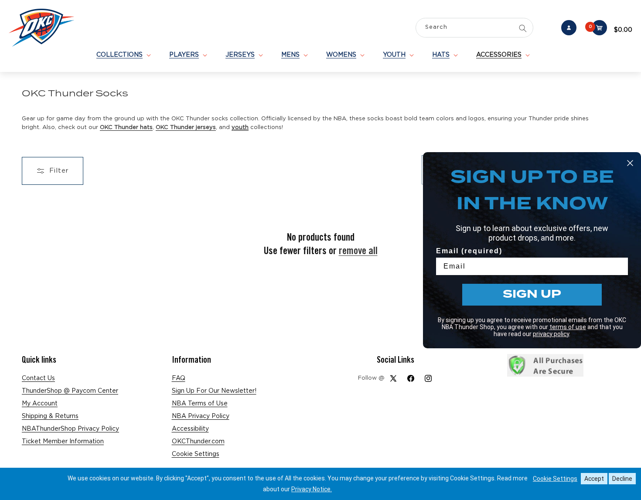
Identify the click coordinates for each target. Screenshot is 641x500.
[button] (123, 55)
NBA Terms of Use (200, 404)
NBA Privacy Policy (200, 416)
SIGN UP (532, 294)
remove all (358, 250)
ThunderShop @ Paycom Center (70, 391)
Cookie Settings (195, 454)
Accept (594, 478)
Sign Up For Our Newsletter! (214, 391)
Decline (622, 478)
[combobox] (474, 28)
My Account (40, 404)
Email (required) (469, 251)
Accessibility (190, 429)
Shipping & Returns (50, 416)
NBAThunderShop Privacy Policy (70, 429)
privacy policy (551, 333)
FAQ (178, 378)
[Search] (522, 28)
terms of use (567, 326)
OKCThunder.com (198, 442)
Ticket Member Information (63, 442)
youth (240, 127)
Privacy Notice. (311, 489)
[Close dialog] (630, 163)
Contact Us (38, 378)
